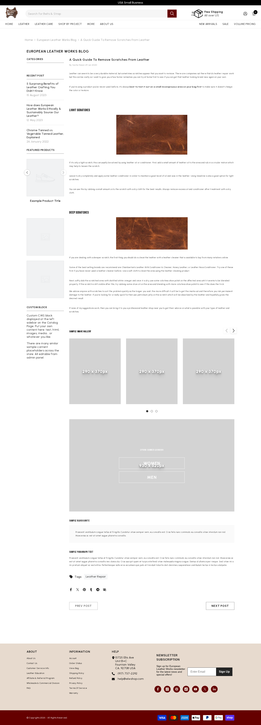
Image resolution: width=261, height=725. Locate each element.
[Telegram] (97, 589)
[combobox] (96, 14)
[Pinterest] (84, 589)
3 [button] (156, 411)
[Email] (104, 589)
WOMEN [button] (151, 463)
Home (29, 40)
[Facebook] (70, 589)
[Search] (101, 14)
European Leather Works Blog (56, 40)
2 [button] (152, 411)
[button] (27, 172)
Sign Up (224, 671)
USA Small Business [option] (130, 2)
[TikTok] (186, 689)
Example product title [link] (45, 201)
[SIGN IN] (245, 14)
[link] (95, 371)
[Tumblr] (91, 589)
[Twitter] (77, 589)
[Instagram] (167, 689)
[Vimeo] (214, 689)
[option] (45, 185)
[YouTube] (195, 689)
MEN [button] (152, 477)
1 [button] (147, 411)
